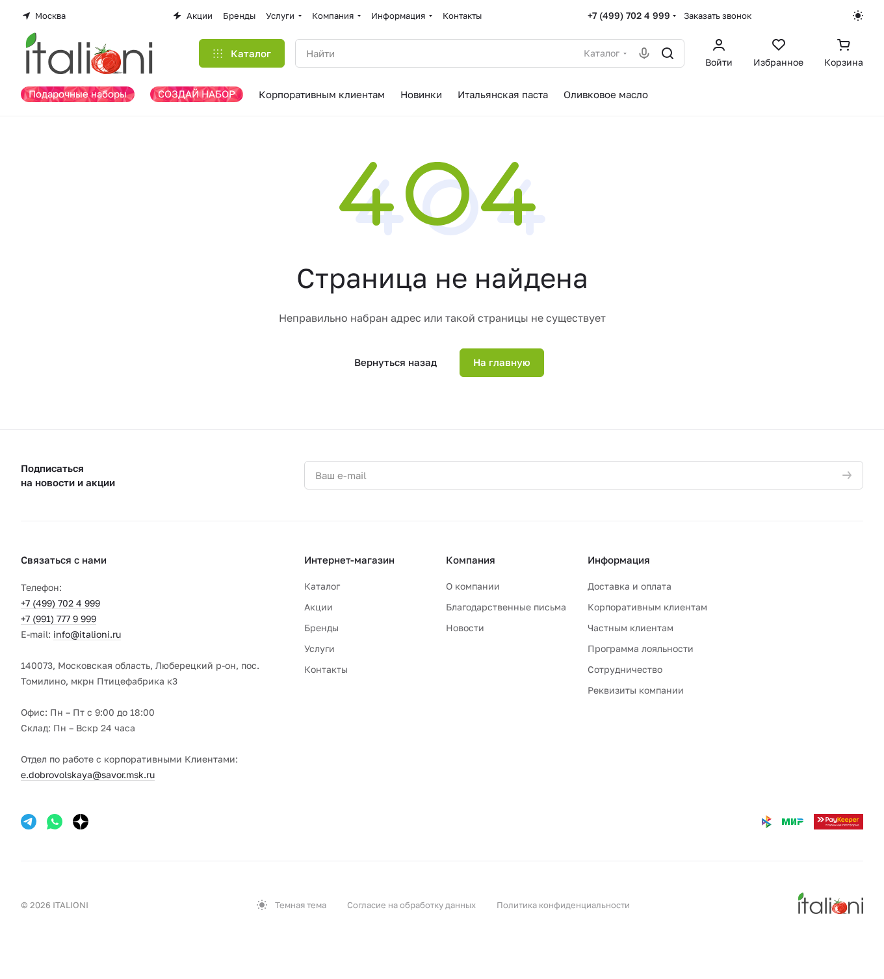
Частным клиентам (630, 627)
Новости (465, 627)
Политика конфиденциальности (563, 905)
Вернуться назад (395, 362)
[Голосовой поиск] (644, 53)
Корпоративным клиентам (647, 606)
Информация (619, 560)
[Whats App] (54, 821)
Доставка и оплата (629, 586)
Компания (470, 560)
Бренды (321, 627)
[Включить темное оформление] (858, 15)
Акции (318, 606)
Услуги (319, 648)
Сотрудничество (625, 669)
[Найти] (667, 53)
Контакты (326, 669)
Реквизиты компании (636, 690)
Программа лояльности (641, 648)
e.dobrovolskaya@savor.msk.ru (88, 774)
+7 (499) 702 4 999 (629, 15)
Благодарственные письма (506, 606)
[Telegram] (28, 821)
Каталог (322, 586)
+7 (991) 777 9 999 (58, 618)
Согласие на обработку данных (411, 905)
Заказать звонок (717, 15)
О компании (473, 586)
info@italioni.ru (87, 634)
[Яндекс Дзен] (80, 821)
